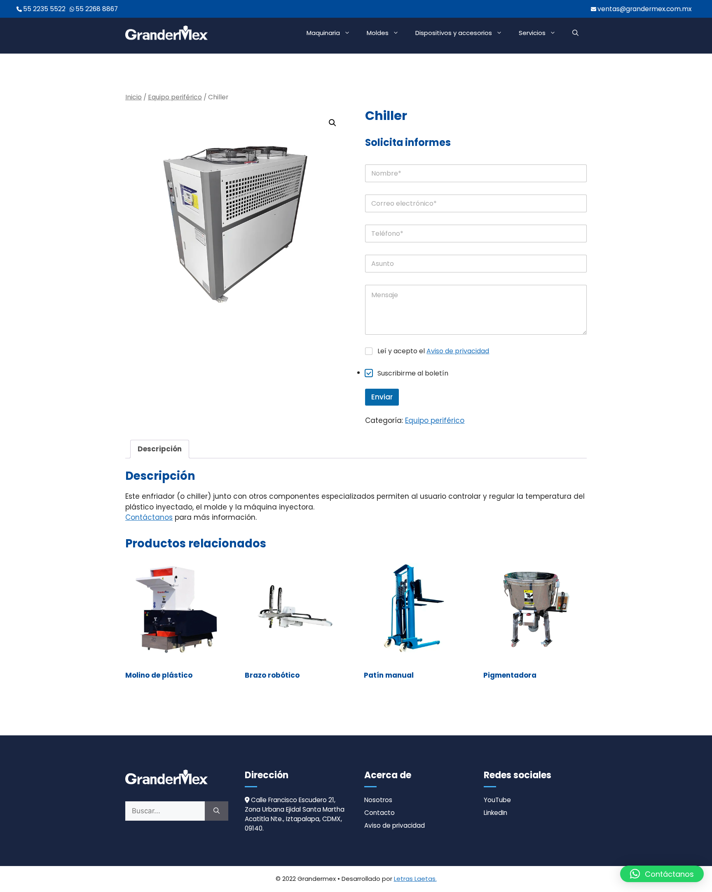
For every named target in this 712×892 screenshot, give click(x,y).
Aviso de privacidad (457, 351)
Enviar (382, 397)
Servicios (532, 32)
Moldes (378, 32)
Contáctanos (149, 517)
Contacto (379, 812)
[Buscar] (216, 811)
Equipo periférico (175, 97)
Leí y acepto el (433, 351)
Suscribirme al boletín (412, 373)
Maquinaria (323, 32)
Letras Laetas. (415, 878)
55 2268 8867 (96, 9)
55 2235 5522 (44, 9)
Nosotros (378, 800)
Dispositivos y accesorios (453, 32)
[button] (575, 33)
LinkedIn (495, 812)
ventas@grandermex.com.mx (644, 9)
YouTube (497, 800)
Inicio (133, 97)
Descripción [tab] (160, 449)
